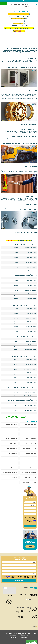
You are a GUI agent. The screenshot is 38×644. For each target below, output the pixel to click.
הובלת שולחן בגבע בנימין (30, 433)
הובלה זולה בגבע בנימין (31, 443)
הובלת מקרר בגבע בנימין (12, 433)
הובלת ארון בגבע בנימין (12, 453)
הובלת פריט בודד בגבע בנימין (11, 424)
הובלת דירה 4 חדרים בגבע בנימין (10, 467)
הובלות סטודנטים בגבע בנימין (29, 448)
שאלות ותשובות (27, 6)
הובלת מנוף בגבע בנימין (12, 458)
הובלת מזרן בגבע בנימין (31, 438)
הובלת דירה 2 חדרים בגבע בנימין (10, 472)
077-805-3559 (3, 3)
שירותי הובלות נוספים (21, 4)
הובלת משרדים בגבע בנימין (30, 462)
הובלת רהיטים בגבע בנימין (11, 429)
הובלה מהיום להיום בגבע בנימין (29, 482)
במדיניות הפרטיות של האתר (31, 520)
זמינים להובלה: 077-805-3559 (19, 417)
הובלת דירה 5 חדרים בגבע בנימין (29, 467)
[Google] (28, 599)
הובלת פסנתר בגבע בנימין (30, 424)
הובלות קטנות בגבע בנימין (30, 477)
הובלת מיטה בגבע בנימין (31, 453)
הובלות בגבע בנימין (13, 477)
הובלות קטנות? (27, 4)
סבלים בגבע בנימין (13, 443)
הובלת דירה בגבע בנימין (31, 458)
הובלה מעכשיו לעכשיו (13, 4)
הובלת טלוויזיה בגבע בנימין (11, 438)
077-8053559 (30, 546)
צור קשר (23, 6)
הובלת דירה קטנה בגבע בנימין (10, 462)
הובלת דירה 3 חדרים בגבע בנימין (29, 472)
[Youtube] (26, 599)
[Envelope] (30, 599)
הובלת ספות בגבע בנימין (12, 448)
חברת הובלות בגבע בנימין (30, 429)
